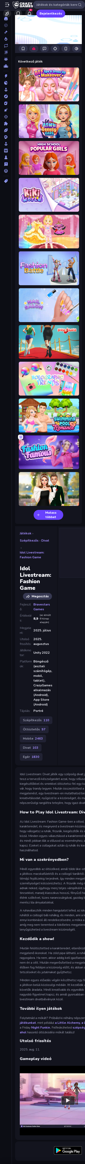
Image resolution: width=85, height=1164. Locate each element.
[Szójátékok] (6, 150)
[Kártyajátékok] (6, 103)
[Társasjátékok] (6, 157)
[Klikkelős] (6, 110)
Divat (45, 540)
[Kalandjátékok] (6, 96)
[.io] (6, 82)
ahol (23, 1032)
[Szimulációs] (6, 143)
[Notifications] (29, 14)
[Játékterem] (6, 89)
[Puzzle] (6, 123)
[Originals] (6, 52)
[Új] (6, 32)
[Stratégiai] (6, 137)
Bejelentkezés (51, 13)
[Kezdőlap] (6, 18)
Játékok (25, 533)
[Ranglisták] (6, 66)
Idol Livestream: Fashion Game (32, 554)
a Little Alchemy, (68, 1023)
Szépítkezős (29, 540)
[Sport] (6, 130)
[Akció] (6, 76)
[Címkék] (6, 181)
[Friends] (7, 14)
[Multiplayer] (6, 59)
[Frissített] (6, 45)
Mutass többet (51, 514)
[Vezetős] (6, 171)
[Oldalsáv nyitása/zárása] (7, 5)
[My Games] (18, 14)
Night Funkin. (41, 1027)
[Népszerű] (6, 38)
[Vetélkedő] (6, 164)
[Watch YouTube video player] (68, 1100)
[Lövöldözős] (6, 116)
